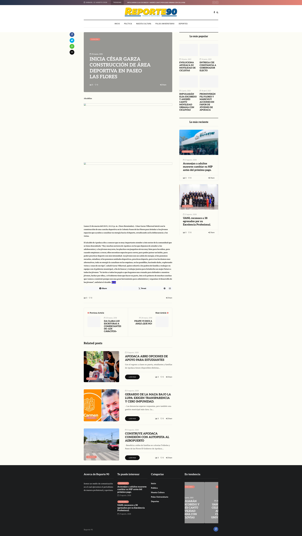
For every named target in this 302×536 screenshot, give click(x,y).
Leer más (132, 377)
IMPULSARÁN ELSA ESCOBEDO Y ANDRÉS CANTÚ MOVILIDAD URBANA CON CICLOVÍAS (156, 2)
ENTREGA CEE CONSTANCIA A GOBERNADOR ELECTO (208, 66)
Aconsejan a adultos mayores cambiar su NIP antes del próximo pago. (198, 167)
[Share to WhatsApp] (72, 46)
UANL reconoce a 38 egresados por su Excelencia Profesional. (197, 221)
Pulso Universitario (164, 24)
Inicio (117, 24)
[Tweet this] (72, 40)
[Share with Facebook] (72, 34)
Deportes (183, 24)
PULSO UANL (187, 206)
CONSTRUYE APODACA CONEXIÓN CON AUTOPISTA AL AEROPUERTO (147, 437)
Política (128, 24)
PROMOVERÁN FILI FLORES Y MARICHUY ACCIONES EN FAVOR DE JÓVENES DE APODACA (208, 102)
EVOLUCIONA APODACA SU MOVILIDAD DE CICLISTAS (187, 66)
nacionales (187, 151)
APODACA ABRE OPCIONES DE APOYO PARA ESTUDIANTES (146, 358)
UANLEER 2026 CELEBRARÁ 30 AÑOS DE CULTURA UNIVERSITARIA (201, 511)
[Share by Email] (72, 52)
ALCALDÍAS (95, 39)
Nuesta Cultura (143, 24)
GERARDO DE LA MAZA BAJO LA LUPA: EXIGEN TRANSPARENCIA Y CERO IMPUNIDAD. (148, 398)
